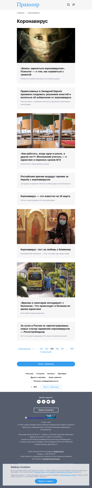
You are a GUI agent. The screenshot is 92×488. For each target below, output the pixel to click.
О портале (40, 374)
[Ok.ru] (44, 402)
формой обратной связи (51, 459)
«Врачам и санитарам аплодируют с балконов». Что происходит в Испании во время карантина (45, 306)
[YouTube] (48, 402)
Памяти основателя (46, 410)
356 (57, 349)
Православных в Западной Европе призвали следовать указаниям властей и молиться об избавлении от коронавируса (46, 94)
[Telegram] (53, 402)
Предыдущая (24, 349)
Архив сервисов (55, 377)
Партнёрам (62, 374)
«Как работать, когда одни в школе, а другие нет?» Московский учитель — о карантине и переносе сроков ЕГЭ (44, 156)
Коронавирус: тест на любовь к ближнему (46, 249)
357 (62, 349)
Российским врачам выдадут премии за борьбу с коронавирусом (44, 178)
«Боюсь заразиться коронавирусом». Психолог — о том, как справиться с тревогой (43, 71)
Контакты (51, 374)
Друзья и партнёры (38, 377)
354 (46, 349)
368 (71, 349)
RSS (35, 387)
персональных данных (68, 475)
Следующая (46, 352)
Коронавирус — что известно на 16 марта (45, 196)
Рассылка (29, 374)
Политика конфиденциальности (46, 381)
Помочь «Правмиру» (51, 387)
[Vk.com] (39, 402)
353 (41, 349)
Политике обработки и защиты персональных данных (53, 472)
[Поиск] (68, 4)
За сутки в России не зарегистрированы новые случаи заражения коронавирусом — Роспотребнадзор (45, 328)
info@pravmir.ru (59, 451)
